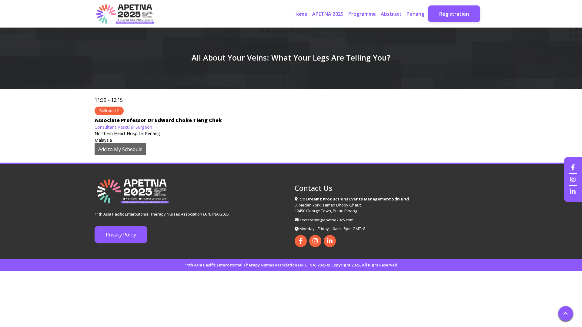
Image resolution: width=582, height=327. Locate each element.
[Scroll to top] (565, 313)
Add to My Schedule (120, 149)
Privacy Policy (121, 234)
